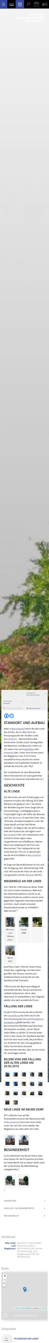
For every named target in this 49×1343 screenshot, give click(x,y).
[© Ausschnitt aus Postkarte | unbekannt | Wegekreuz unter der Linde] (10, 926)
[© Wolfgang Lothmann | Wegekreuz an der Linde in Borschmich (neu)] (10, 1144)
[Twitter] (11, 715)
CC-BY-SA (43, 1308)
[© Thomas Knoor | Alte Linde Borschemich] (23, 926)
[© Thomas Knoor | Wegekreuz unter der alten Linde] (37, 926)
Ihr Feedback (11, 1215)
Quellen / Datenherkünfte (19, 1208)
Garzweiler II (10, 1022)
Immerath (9, 752)
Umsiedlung (14, 1015)
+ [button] (5, 1276)
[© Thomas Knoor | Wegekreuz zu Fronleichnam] (10, 1184)
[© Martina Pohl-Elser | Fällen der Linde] (16, 1094)
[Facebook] (6, 715)
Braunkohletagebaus (33, 1019)
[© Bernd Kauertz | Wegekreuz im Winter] (10, 954)
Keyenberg (28, 749)
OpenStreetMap (27, 1308)
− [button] (5, 1280)
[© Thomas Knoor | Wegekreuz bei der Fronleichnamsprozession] (23, 1184)
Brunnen (17, 817)
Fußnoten (10, 1200)
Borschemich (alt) (33, 695)
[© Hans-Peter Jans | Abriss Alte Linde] (7, 1076)
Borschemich (18, 728)
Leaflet (17, 1308)
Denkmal (6, 703)
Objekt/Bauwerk (34, 708)
